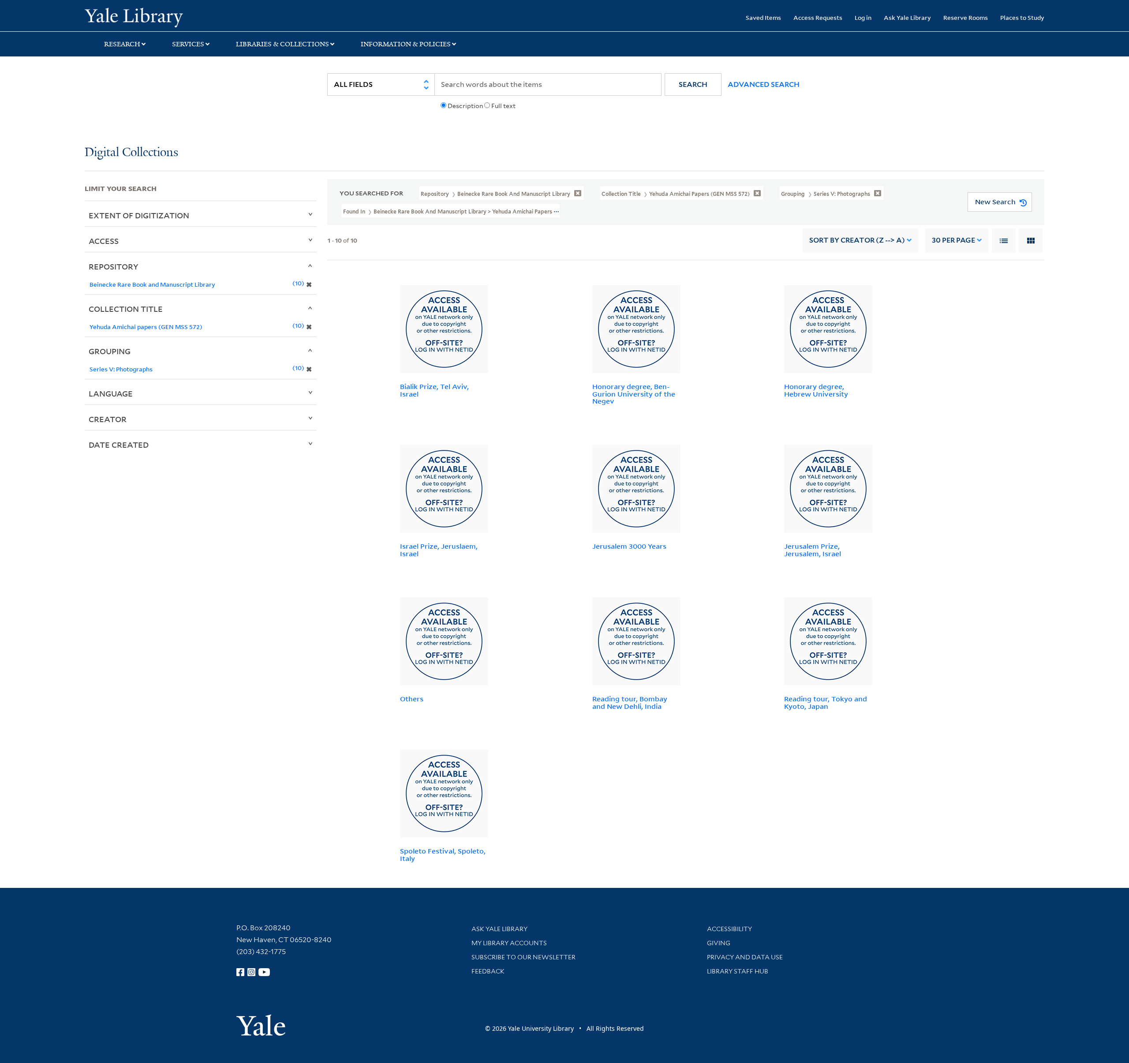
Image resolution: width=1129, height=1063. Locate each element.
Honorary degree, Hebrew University (816, 390)
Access (104, 241)
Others (411, 698)
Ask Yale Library (907, 17)
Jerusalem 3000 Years (629, 546)
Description (465, 105)
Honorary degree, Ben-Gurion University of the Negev (633, 394)
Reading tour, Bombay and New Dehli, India (629, 702)
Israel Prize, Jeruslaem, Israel (439, 550)
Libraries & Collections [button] (282, 44)
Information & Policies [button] (406, 44)
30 (953, 240)
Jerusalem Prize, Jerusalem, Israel (812, 550)
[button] (693, 84)
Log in (863, 17)
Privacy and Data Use (745, 957)
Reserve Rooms (965, 17)
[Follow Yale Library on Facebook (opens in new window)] (240, 972)
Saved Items (763, 17)
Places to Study (1022, 17)
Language (111, 393)
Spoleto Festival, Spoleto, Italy (443, 854)
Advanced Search (764, 84)
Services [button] (188, 44)
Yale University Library (156, 17)
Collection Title (126, 308)
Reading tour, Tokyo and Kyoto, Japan (825, 702)
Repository (113, 266)
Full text (503, 105)
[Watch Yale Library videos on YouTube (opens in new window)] (264, 972)
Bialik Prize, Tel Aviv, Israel (434, 390)
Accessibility (729, 928)
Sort (857, 240)
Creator (108, 419)
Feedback (488, 971)
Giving (718, 943)
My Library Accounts (509, 943)
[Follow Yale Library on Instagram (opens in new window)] (251, 972)
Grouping (110, 351)
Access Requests (817, 17)
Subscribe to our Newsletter (523, 957)
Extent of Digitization (139, 215)
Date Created (119, 444)
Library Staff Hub (737, 971)
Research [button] (122, 44)
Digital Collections (131, 153)
